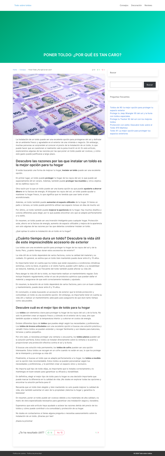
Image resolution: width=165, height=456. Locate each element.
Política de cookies (19, 453)
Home (15, 70)
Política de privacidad (34, 453)
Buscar (150, 85)
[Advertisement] (82, 34)
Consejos (23, 70)
